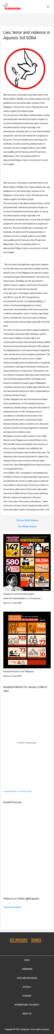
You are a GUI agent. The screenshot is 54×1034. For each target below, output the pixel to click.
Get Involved (18, 940)
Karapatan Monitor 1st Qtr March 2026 (17, 791)
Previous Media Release (27, 520)
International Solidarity (27, 1004)
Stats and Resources (27, 978)
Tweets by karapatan (12, 907)
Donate (36, 940)
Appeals (27, 987)
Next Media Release (27, 526)
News (27, 960)
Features (27, 996)
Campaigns (27, 969)
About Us (27, 1013)
